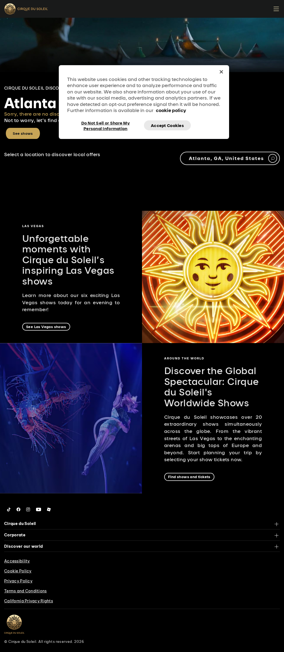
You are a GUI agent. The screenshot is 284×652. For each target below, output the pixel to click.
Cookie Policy (18, 571)
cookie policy (171, 110)
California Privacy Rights (28, 600)
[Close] (221, 72)
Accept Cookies (167, 125)
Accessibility (17, 561)
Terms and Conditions (25, 590)
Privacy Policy (18, 581)
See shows (23, 133)
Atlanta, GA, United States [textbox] (226, 158)
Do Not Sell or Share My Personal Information (105, 125)
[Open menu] (276, 9)
